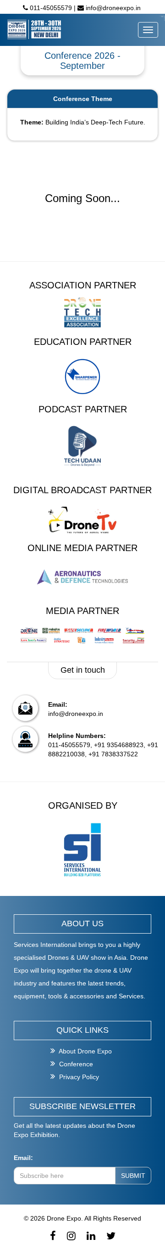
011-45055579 (51, 7)
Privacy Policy (78, 1077)
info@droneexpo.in (112, 7)
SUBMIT (133, 1175)
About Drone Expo (84, 1051)
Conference (75, 1064)
